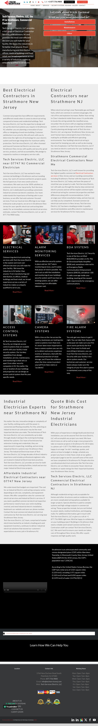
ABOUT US (17, 701)
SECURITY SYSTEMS (17, 703)
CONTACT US (17, 709)
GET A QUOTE (82, 2)
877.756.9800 (52, 679)
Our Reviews (69, 2)
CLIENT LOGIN (17, 712)
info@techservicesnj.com (52, 681)
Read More (17, 292)
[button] (49, 633)
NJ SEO (35, 719)
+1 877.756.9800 (55, 2)
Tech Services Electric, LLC (51, 684)
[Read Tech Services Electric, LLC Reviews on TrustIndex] (10, 707)
